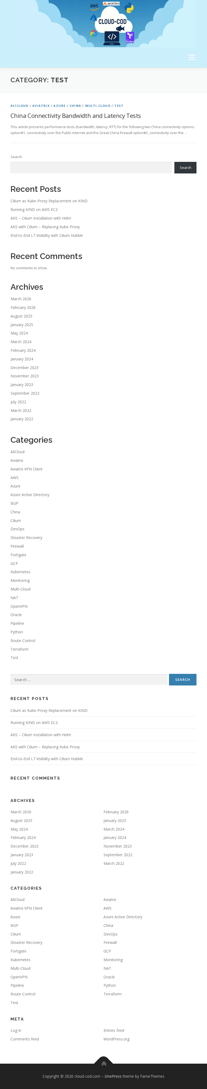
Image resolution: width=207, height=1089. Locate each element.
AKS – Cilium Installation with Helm (41, 218)
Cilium (16, 520)
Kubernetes (20, 571)
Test (118, 106)
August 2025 (21, 316)
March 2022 (21, 410)
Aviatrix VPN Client (27, 469)
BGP (14, 503)
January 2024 (22, 358)
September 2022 (25, 393)
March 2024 (21, 341)
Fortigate (18, 554)
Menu (191, 57)
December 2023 (25, 367)
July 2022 (18, 401)
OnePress (113, 1076)
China (75, 106)
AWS (15, 477)
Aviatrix (41, 106)
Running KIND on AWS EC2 (34, 209)
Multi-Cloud (98, 106)
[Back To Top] (103, 1063)
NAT (14, 597)
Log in (16, 1030)
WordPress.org (116, 1039)
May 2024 (19, 333)
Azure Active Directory (30, 494)
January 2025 (22, 324)
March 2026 (21, 298)
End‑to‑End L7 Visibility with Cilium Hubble (47, 235)
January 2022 (22, 418)
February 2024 (23, 350)
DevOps (18, 528)
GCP (14, 563)
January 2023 (22, 384)
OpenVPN (19, 606)
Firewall (17, 546)
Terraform (20, 649)
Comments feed (25, 1039)
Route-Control (23, 640)
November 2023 (25, 375)
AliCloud (20, 106)
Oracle (16, 614)
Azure (59, 106)
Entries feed (114, 1030)
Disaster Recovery (26, 537)
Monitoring (20, 580)
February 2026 (23, 307)
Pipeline (17, 623)
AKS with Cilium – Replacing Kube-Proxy (45, 226)
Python (17, 631)
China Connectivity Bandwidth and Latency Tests (76, 115)
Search (16, 156)
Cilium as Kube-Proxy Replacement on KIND (49, 200)
